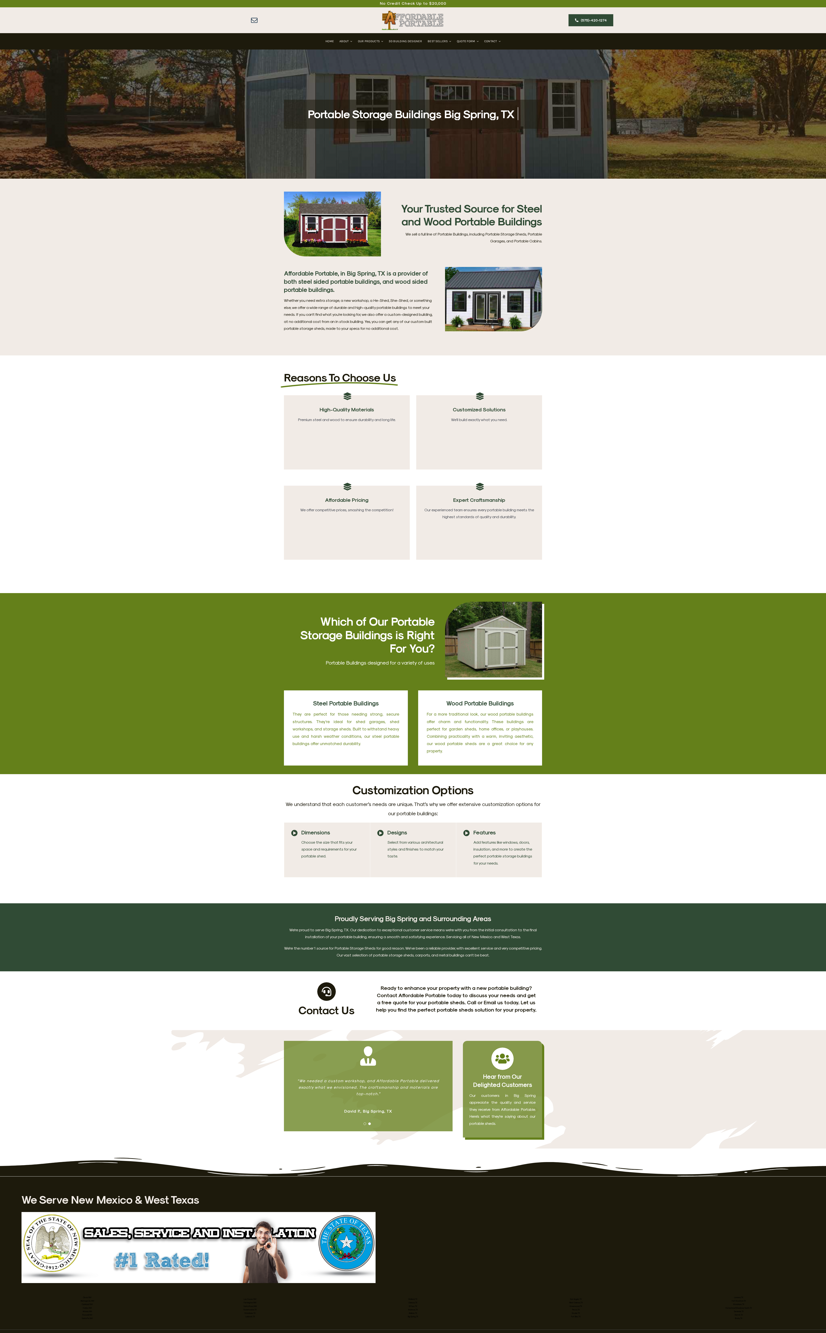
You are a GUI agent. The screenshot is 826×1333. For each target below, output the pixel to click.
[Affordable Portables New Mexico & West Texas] (413, 12)
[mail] (254, 20)
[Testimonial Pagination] (365, 1123)
